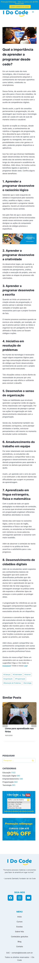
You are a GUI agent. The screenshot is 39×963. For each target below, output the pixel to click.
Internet (27, 674)
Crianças (6, 674)
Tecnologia (7, 785)
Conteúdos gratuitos (19, 937)
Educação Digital (9, 776)
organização (8, 679)
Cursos (19, 922)
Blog (19, 942)
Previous (5, 724)
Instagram (6, 666)
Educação (6, 773)
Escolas (19, 927)
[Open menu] (33, 11)
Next (34, 724)
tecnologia (27, 683)
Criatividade (17, 674)
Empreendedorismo (10, 779)
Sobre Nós (19, 932)
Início (19, 917)
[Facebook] (11, 898)
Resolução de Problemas (12, 683)
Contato (19, 946)
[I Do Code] (15, 13)
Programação (20, 679)
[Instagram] (19, 898)
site (25, 666)
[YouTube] (28, 898)
